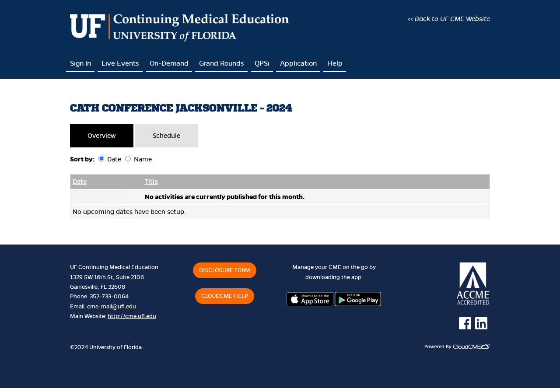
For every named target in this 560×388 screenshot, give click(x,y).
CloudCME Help (224, 296)
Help (335, 63)
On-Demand (169, 63)
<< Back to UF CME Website (449, 19)
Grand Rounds (221, 63)
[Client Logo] (179, 39)
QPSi (262, 63)
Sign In (80, 63)
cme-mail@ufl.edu (111, 306)
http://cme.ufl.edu (132, 316)
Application (298, 63)
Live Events (120, 63)
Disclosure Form (224, 270)
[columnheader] (97, 182)
